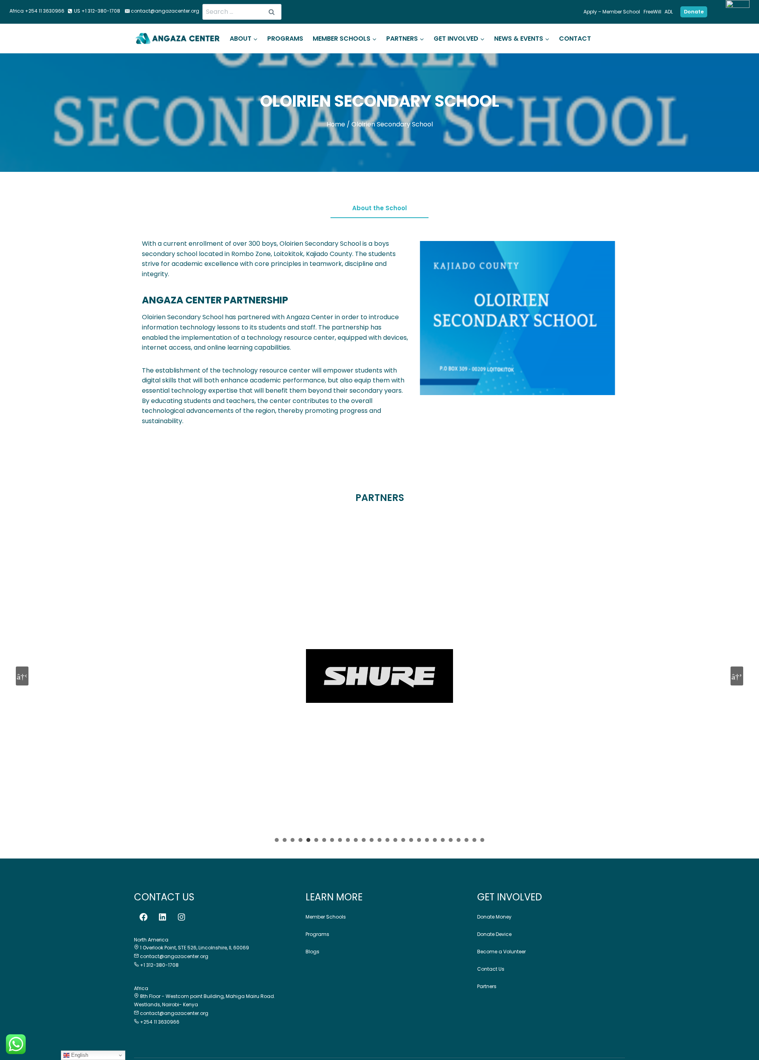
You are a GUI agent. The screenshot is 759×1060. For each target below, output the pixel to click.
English (79, 1055)
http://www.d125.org (379, 678)
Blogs (312, 951)
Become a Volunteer (501, 951)
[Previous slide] (22, 676)
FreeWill (652, 11)
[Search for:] (241, 11)
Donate (694, 11)
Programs (285, 38)
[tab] (379, 210)
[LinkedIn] (162, 917)
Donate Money (494, 916)
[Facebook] (143, 917)
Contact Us (490, 969)
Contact (575, 38)
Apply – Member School (611, 11)
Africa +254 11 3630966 (36, 11)
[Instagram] (181, 917)
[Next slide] (737, 676)
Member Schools (326, 916)
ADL (669, 11)
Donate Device (494, 934)
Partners (487, 986)
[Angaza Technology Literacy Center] (177, 38)
